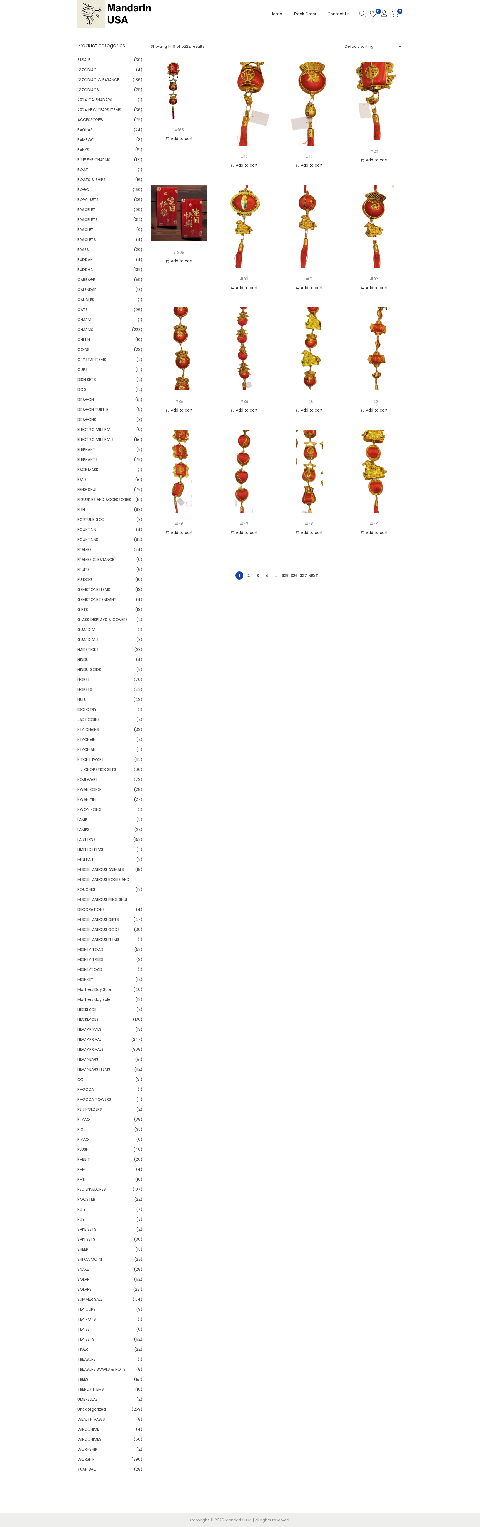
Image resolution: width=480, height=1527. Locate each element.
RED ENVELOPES (92, 1189)
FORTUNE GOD (91, 519)
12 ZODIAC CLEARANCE (98, 79)
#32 (374, 279)
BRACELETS (88, 219)
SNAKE (83, 1269)
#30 (244, 279)
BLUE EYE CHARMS (94, 159)
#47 (244, 524)
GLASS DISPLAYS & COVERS (103, 619)
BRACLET (86, 229)
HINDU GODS (89, 669)
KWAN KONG (89, 789)
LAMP (82, 819)
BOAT (83, 169)
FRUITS (84, 569)
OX (80, 1079)
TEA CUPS (87, 1309)
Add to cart (182, 138)
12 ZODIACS (88, 89)
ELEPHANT (86, 449)
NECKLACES (88, 1019)
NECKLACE (87, 1009)
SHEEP (83, 1249)
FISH (81, 509)
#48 (309, 524)
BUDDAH (85, 259)
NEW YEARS (88, 1059)
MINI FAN (85, 859)
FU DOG (85, 579)
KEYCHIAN (87, 749)
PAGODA (86, 1089)
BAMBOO (86, 139)
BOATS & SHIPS (92, 179)
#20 (374, 151)
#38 (244, 401)
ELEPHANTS (88, 459)
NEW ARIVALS (89, 1029)
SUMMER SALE (90, 1299)
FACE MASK (88, 469)
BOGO (83, 189)
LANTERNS (87, 839)
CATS (83, 309)
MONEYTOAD (90, 969)
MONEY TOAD (90, 949)
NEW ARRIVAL (89, 1039)
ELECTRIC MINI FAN (94, 429)
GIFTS (83, 609)
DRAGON (86, 399)
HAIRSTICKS (88, 649)
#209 (179, 252)
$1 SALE (84, 59)
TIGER (83, 1349)
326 (294, 575)
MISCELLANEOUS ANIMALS (101, 869)
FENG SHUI (87, 489)
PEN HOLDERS (90, 1109)
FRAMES (85, 549)
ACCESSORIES (90, 119)
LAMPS (83, 829)
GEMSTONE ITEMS (94, 589)
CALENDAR (87, 289)
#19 (309, 156)
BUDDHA (85, 269)
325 (285, 575)
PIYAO (83, 1139)
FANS (82, 479)
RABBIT (84, 1159)
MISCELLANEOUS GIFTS (98, 919)
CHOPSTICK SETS (100, 769)
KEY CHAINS (88, 729)
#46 (179, 524)
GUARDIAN (87, 629)
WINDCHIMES (89, 1439)
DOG (82, 389)
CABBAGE (86, 279)
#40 (309, 401)
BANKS (83, 149)
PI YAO (84, 1119)
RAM (82, 1169)
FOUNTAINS (88, 539)
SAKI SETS (86, 1239)
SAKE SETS (87, 1229)
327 (303, 575)
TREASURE (87, 1359)
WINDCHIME (88, 1429)
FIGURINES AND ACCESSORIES (104, 499)
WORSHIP (86, 1459)
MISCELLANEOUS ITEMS (98, 939)
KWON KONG (90, 809)
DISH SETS (87, 379)
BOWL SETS (88, 199)
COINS (83, 349)
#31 (309, 279)
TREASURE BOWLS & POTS (102, 1369)
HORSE (84, 679)
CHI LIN (84, 339)
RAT (81, 1179)
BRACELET (87, 209)
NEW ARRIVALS (91, 1049)
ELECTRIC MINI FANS (96, 439)
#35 (179, 401)
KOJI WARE (88, 779)
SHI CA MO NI (90, 1259)
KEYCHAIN (87, 739)
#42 (374, 401)
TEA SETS (86, 1339)
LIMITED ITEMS (90, 849)
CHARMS (85, 329)
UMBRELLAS (88, 1399)
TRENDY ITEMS (91, 1389)
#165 (179, 130)
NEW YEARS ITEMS (94, 1069)
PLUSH (83, 1149)
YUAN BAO (87, 1469)
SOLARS (85, 1289)
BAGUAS (85, 129)
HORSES (85, 689)
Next (313, 575)
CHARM (84, 319)
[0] (373, 14)
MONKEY (85, 979)
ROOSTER (86, 1199)
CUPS (83, 369)
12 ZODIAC (87, 69)
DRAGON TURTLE (93, 409)
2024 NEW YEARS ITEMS (99, 109)
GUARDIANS (88, 639)
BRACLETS (87, 239)
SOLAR (83, 1279)
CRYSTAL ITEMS (92, 359)
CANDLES (86, 299)
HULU (82, 699)
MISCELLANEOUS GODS (99, 929)
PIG (81, 1129)
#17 (244, 156)
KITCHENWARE (91, 759)
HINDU (83, 659)
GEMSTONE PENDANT (97, 599)
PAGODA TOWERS (94, 1099)
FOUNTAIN (87, 529)
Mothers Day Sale (94, 989)
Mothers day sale (94, 999)
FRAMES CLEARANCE (96, 559)
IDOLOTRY (87, 709)
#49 (374, 524)
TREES (83, 1379)
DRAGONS (87, 419)
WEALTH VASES (91, 1419)
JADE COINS (89, 719)
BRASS (83, 249)
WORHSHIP (87, 1449)
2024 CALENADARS (95, 99)
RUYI (82, 1219)
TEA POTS (87, 1319)
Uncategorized (92, 1409)
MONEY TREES (90, 959)
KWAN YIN (87, 799)
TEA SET (85, 1329)
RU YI (82, 1209)
